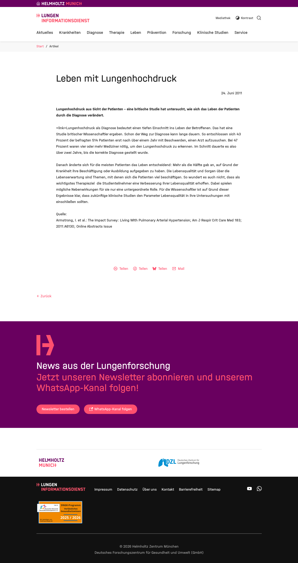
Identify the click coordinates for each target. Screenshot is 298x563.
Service (241, 32)
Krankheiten (70, 32)
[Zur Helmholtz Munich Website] (59, 463)
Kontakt (168, 489)
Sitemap (214, 489)
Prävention (156, 32)
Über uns (150, 489)
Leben (135, 32)
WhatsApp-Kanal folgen (113, 409)
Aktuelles (44, 32)
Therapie (116, 32)
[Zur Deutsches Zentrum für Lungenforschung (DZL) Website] (178, 463)
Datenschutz (127, 489)
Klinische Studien (212, 32)
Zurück (46, 296)
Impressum (103, 489)
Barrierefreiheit (191, 489)
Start (40, 46)
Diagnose (95, 32)
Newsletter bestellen (58, 409)
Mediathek (223, 18)
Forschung (181, 32)
